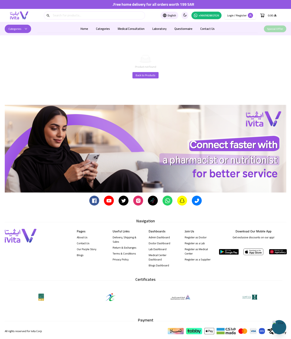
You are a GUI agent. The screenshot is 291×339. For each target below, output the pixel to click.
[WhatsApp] (167, 200)
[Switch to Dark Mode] (185, 15)
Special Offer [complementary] (275, 28)
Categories (103, 29)
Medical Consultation (131, 29)
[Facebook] (94, 200)
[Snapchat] (182, 200)
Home (84, 29)
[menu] (147, 28)
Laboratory (159, 29)
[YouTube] (109, 200)
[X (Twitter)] (123, 200)
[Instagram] (138, 200)
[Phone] (197, 200)
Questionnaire (183, 29)
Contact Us (207, 29)
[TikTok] (153, 200)
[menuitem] (84, 29)
